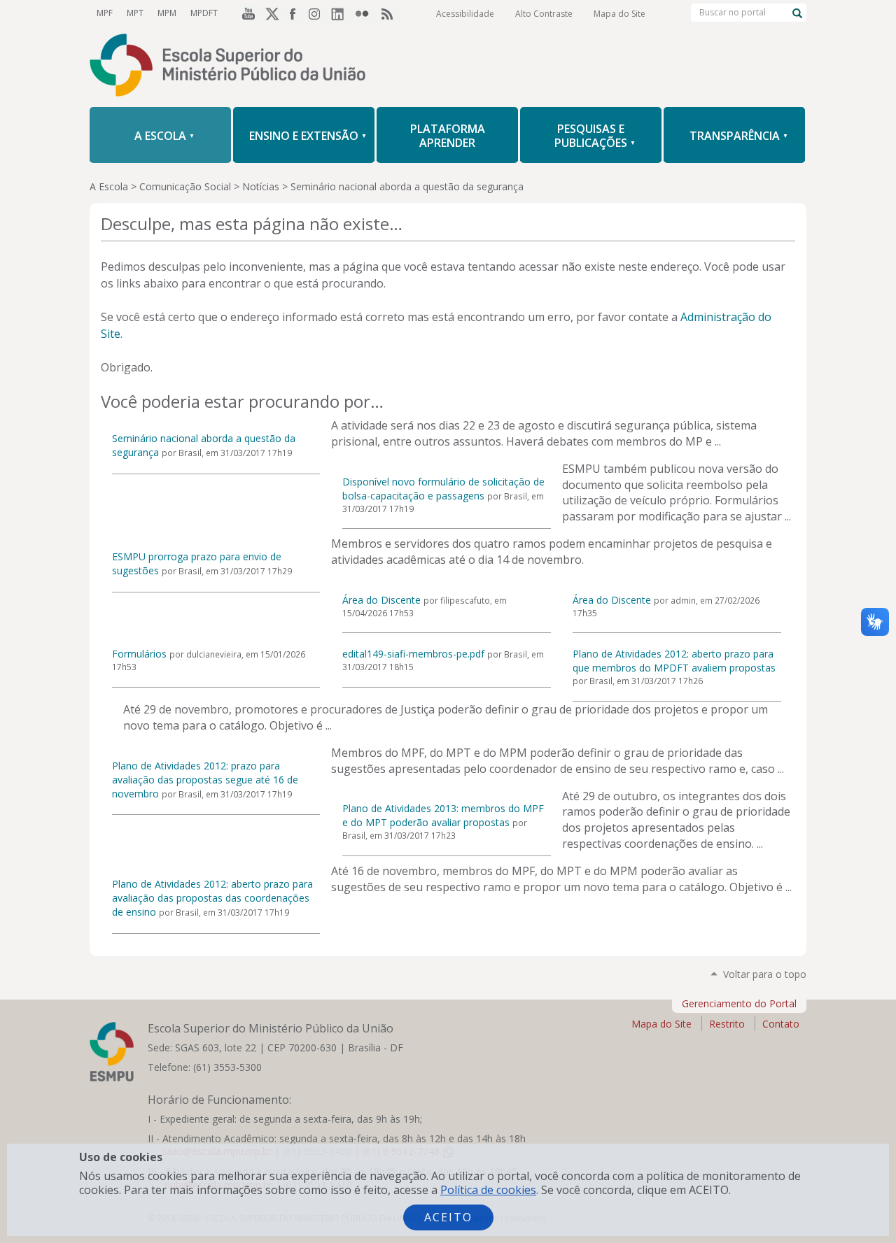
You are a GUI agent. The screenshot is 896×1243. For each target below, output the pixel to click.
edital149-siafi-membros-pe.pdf (413, 653)
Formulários (139, 653)
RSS (389, 13)
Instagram (317, 13)
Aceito (448, 1217)
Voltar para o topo (764, 974)
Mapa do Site (619, 14)
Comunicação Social (185, 186)
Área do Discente (381, 599)
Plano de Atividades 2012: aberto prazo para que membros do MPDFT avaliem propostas (674, 660)
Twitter (270, 13)
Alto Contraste (544, 14)
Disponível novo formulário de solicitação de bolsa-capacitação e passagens (443, 488)
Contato (780, 1023)
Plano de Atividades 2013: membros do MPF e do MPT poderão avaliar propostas (443, 815)
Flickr (365, 13)
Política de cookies (488, 1190)
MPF (105, 13)
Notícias (260, 186)
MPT (135, 13)
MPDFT (204, 13)
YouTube (246, 13)
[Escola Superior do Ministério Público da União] (448, 66)
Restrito (727, 1023)
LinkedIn (341, 13)
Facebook (294, 13)
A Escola (109, 186)
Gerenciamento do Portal (739, 1003)
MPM (167, 13)
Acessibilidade (465, 14)
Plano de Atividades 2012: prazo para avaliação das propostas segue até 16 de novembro (205, 779)
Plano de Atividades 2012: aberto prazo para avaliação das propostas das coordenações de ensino (212, 897)
